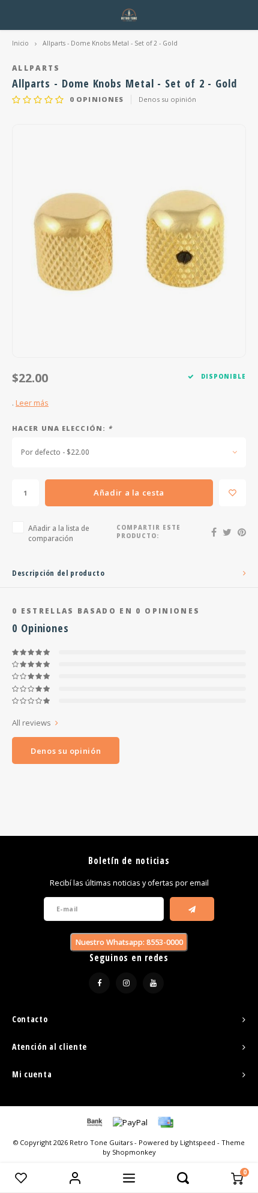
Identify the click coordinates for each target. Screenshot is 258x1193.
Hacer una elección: (62, 428)
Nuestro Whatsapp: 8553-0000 (129, 942)
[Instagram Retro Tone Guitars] (126, 982)
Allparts (36, 68)
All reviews (31, 722)
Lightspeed (197, 1142)
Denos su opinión (167, 99)
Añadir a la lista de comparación (58, 533)
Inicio (20, 43)
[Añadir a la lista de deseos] (232, 492)
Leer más (32, 403)
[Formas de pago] (93, 1121)
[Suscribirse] (192, 909)
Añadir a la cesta (129, 492)
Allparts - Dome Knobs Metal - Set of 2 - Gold (110, 43)
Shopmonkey (134, 1151)
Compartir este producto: (148, 532)
